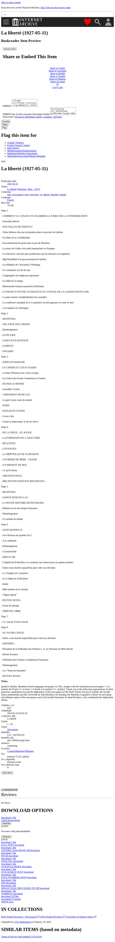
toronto (62, 194)
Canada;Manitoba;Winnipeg (20, 751)
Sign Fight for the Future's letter (55, 7)
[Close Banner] (5, 14)
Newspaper (12, 729)
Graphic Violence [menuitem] (15, 142)
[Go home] (27, 22)
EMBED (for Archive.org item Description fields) (26, 114)
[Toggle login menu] (108, 22)
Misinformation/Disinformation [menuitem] (22, 150)
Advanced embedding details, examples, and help (38, 117)
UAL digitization (22, 922)
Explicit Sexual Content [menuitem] (18, 145)
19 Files (10, 896)
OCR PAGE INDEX (16, 866)
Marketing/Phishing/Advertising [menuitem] (22, 153)
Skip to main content (11, 2)
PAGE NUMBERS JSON (18, 877)
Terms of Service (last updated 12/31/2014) (21, 936)
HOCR (9, 856)
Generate (6, 823)
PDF (8, 883)
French (10, 200)
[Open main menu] (6, 22)
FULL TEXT (12, 845)
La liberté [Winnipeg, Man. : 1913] (23, 189)
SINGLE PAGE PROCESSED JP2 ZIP (25, 888)
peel (26, 194)
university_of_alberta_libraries (44, 194)
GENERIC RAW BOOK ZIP (20, 850)
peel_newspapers (15, 194)
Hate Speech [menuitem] (13, 148)
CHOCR (10, 820)
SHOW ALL (7, 902)
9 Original (11, 899)
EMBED (7, 106)
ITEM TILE (12, 861)
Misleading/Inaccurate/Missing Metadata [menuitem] (26, 156)
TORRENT (12, 893)
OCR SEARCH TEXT (17, 872)
